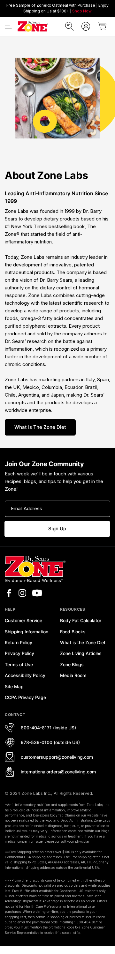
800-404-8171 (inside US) (48, 727)
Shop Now (82, 11)
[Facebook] (8, 593)
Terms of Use (19, 664)
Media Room (73, 675)
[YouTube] (37, 593)
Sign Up (57, 528)
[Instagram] (22, 593)
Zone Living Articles (81, 653)
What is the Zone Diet (40, 427)
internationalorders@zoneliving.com (58, 771)
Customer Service (23, 620)
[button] (8, 27)
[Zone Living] (32, 26)
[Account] (85, 26)
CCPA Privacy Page (25, 697)
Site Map (14, 686)
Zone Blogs (72, 664)
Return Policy (18, 642)
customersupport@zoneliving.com (57, 757)
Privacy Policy (19, 653)
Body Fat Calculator (80, 620)
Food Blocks (73, 631)
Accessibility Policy (25, 675)
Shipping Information (26, 631)
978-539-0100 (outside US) (50, 742)
